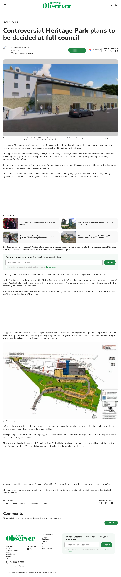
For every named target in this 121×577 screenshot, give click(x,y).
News (5, 22)
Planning (15, 22)
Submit (109, 262)
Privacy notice (51, 267)
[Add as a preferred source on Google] (95, 50)
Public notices (47, 548)
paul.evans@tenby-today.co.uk (16, 567)
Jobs (43, 546)
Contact (45, 541)
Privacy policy (47, 544)
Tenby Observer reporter (21, 47)
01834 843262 (18, 562)
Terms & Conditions (46, 538)
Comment (111, 523)
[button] (5, 5)
